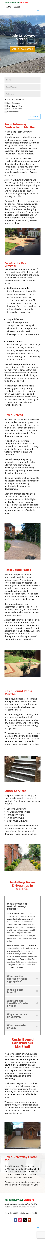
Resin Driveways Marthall (22, 37)
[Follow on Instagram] (20, 1220)
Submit (34, 116)
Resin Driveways (13, 103)
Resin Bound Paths (14, 109)
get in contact (18, 1182)
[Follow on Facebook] (15, 1220)
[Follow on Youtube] (29, 1220)
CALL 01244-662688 (22, 49)
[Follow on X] (25, 1220)
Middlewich (30, 1169)
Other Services (13, 112)
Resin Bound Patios (14, 106)
